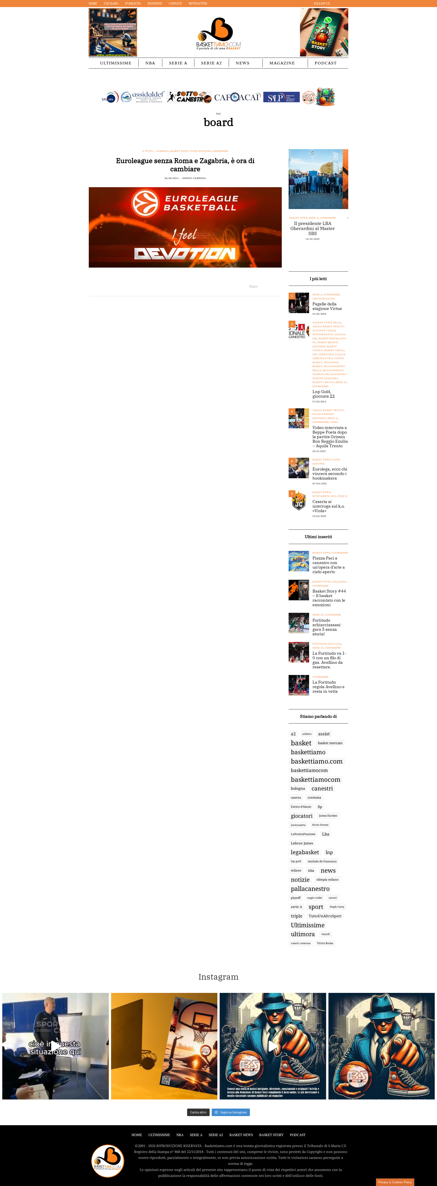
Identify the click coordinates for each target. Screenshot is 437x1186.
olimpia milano (327, 879)
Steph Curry (337, 906)
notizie (300, 879)
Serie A (178, 63)
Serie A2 (211, 63)
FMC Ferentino (323, 354)
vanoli (325, 934)
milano (296, 870)
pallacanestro (310, 888)
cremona (314, 797)
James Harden (328, 816)
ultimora (303, 934)
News (243, 63)
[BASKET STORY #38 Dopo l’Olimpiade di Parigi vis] (164, 1046)
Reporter (155, 3)
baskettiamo (308, 752)
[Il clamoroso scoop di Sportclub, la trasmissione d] (55, 1046)
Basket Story (322, 581)
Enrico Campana (194, 178)
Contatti (175, 3)
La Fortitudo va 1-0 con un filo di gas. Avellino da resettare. (329, 660)
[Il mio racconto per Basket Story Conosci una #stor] (273, 1046)
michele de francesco (322, 861)
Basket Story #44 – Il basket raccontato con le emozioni (329, 598)
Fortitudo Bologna (327, 643)
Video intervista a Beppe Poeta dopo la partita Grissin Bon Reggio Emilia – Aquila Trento (330, 436)
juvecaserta (298, 825)
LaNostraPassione (303, 834)
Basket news (179, 151)
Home (93, 3)
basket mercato (330, 743)
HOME (137, 1135)
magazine (340, 581)
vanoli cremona (300, 943)
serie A (296, 907)
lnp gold (296, 861)
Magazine (282, 63)
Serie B (342, 496)
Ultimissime (116, 63)
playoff (295, 898)
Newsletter (198, 3)
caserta (296, 797)
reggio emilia (314, 897)
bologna (298, 788)
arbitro (307, 734)
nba (311, 870)
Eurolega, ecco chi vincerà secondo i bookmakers (330, 474)
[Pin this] (279, 286)
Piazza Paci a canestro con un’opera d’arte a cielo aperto (329, 565)
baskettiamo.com (317, 761)
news (328, 870)
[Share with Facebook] (262, 286)
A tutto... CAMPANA (155, 151)
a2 (293, 733)
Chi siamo (111, 3)
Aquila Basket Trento (328, 326)
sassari (333, 897)
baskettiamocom (309, 770)
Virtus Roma (325, 943)
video (334, 422)
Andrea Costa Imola (327, 322)
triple (296, 916)
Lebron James (302, 843)
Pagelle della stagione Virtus (327, 306)
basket (301, 742)
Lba (325, 834)
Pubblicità (133, 3)
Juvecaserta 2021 (324, 496)
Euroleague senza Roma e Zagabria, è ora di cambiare (185, 164)
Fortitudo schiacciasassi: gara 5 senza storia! (327, 627)
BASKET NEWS (241, 1135)
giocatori (302, 815)
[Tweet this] (267, 286)
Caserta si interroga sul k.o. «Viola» (329, 506)
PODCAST (326, 63)
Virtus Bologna (324, 298)
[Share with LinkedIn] (273, 286)
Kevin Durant (320, 824)
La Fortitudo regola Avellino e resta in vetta (329, 687)
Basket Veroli (334, 350)
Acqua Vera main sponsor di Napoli (318, 226)
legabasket (305, 852)
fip (320, 806)
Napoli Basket (322, 217)
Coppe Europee (200, 151)
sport (316, 906)
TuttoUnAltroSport (325, 915)
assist (324, 734)
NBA (150, 63)
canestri (322, 788)
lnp (329, 852)
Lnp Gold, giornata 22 (324, 394)
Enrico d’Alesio (301, 807)
